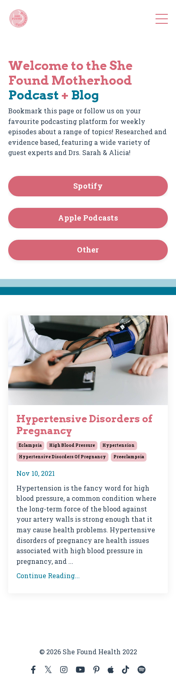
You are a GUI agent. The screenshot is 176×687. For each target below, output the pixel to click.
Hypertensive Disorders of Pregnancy (84, 425)
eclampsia (30, 445)
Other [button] (88, 250)
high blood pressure (72, 445)
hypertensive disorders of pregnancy (62, 457)
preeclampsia (128, 457)
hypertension (118, 445)
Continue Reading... (48, 575)
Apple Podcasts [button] (88, 218)
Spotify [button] (88, 186)
